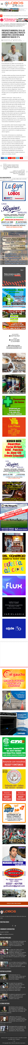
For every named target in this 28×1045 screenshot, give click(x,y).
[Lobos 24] (14, 4)
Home (1, 24)
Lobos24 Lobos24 (6, 39)
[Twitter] (15, 926)
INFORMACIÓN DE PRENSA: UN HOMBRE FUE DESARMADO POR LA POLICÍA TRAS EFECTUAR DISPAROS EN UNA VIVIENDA (17, 1028)
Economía (10, 40)
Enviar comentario (18, 40)
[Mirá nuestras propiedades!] (14, 9)
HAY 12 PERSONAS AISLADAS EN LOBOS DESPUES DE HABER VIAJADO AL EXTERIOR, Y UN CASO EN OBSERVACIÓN (17, 943)
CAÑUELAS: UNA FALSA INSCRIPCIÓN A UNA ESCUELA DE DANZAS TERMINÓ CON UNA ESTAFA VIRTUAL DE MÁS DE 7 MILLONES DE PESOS (13, 1019)
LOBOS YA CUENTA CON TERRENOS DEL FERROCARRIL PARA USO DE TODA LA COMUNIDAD (17, 172)
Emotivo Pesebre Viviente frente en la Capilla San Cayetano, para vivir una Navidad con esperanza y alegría (11, 166)
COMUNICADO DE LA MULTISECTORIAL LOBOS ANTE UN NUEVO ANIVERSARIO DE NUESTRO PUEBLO (17, 977)
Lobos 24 (7, 1037)
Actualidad (6, 24)
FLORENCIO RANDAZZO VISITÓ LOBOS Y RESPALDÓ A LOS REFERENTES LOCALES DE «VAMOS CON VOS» (17, 996)
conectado (24, 178)
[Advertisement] (12, 655)
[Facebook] (12, 926)
